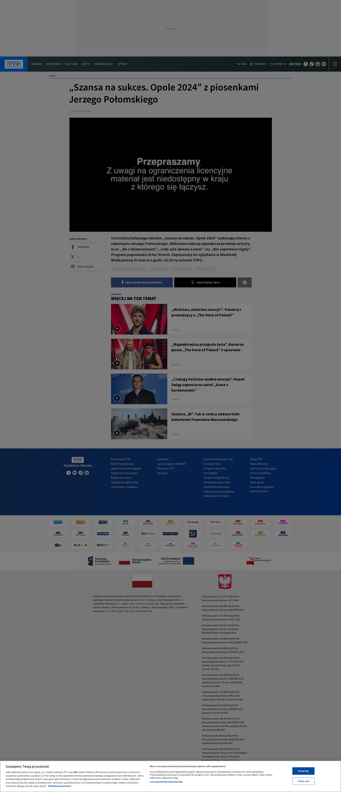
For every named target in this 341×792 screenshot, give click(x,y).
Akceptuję (303, 770)
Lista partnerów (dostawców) (166, 781)
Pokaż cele (303, 781)
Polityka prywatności (59, 786)
